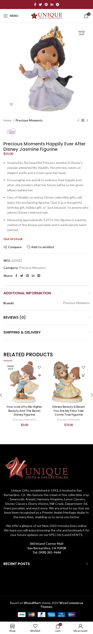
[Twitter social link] (40, 4)
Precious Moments (29, 120)
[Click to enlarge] (11, 104)
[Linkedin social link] (52, 4)
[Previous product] (78, 120)
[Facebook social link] (35, 4)
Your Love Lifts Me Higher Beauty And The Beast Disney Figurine (24, 411)
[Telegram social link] (57, 4)
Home (7, 120)
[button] (83, 375)
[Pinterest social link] (46, 4)
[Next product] (87, 120)
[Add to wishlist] (39, 367)
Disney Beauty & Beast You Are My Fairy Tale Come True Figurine (68, 411)
